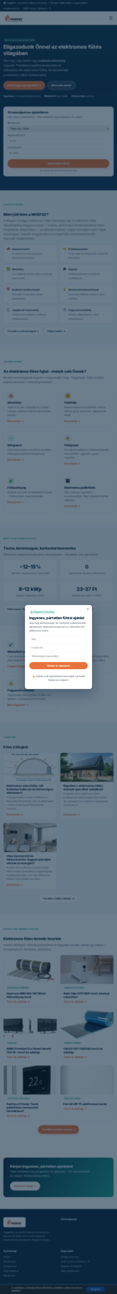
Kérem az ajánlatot (58, 665)
